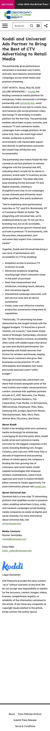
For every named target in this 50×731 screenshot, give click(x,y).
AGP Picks (7, 4)
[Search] (31, 26)
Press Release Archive (29, 714)
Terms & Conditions (25, 726)
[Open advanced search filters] (38, 26)
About (12, 714)
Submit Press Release (25, 720)
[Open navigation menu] (5, 25)
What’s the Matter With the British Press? (26, 4)
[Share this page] (46, 25)
